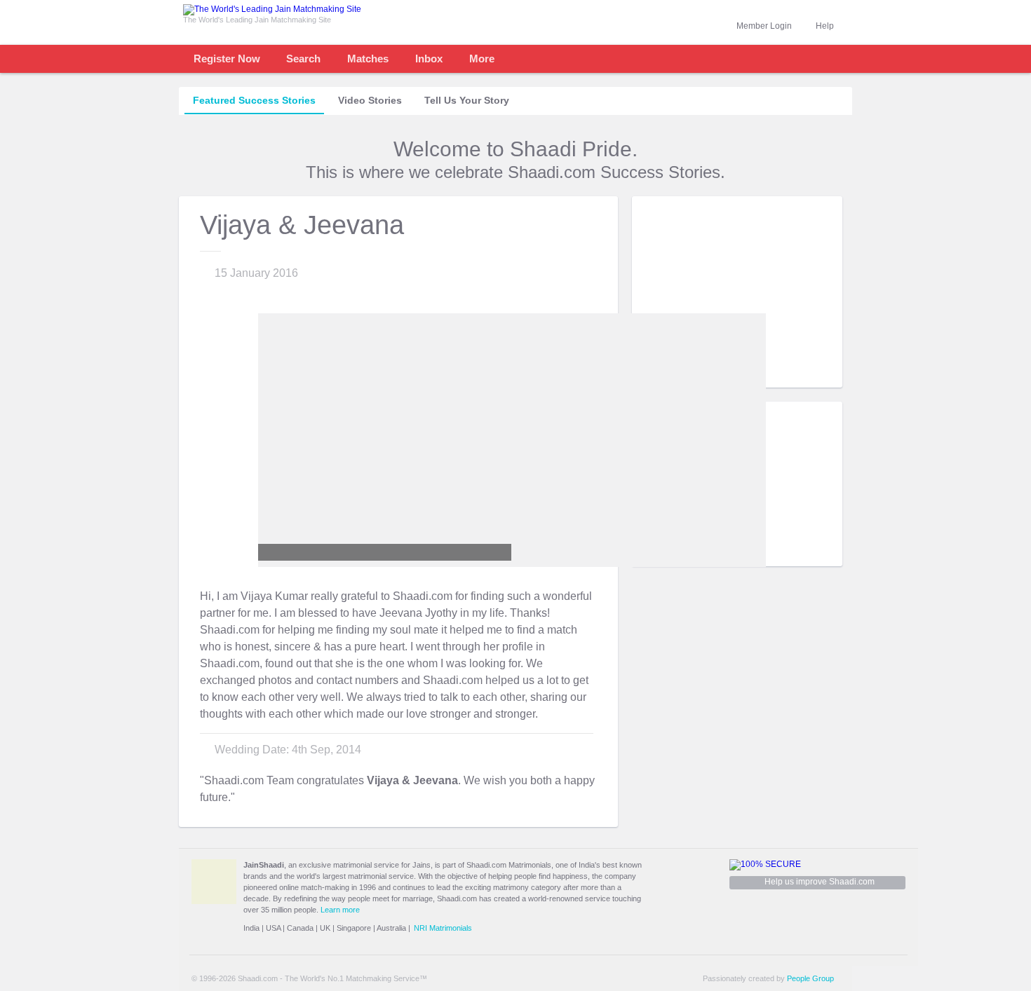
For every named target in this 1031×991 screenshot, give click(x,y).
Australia (391, 928)
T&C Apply (817, 377)
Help (825, 26)
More (481, 58)
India (251, 928)
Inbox (429, 58)
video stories (370, 100)
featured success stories (254, 100)
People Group (810, 978)
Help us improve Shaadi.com (819, 882)
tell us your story (466, 100)
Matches (368, 58)
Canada (300, 928)
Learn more (340, 909)
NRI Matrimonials (443, 928)
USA (273, 928)
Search (303, 58)
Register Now (227, 58)
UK (325, 928)
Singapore (354, 928)
